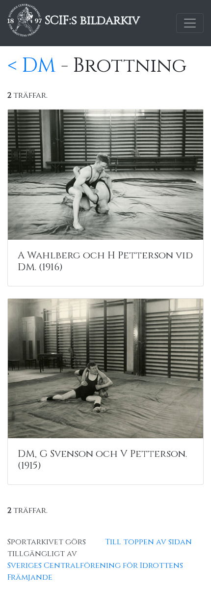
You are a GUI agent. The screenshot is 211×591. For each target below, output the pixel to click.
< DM (31, 66)
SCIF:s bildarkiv (91, 20)
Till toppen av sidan (148, 541)
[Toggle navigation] (190, 23)
